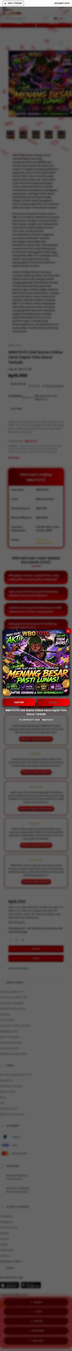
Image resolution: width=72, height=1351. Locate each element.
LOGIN (53, 702)
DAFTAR (19, 702)
